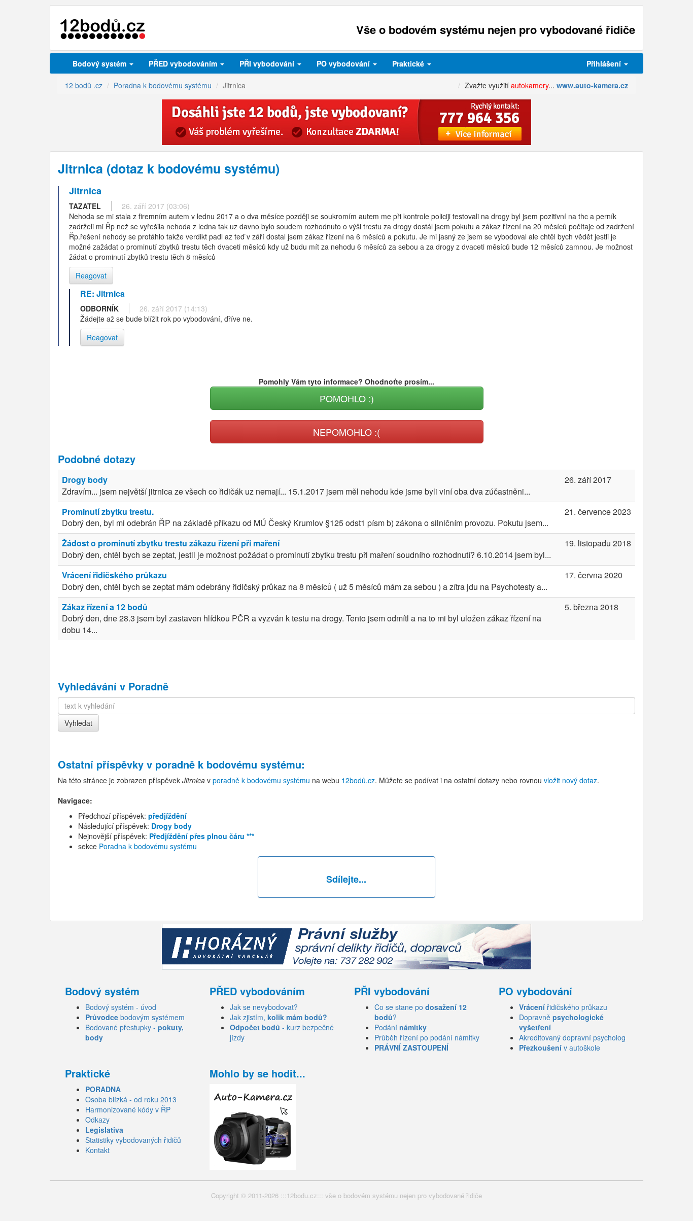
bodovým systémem (135, 1017)
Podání (400, 1027)
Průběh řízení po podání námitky (426, 1037)
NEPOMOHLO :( (346, 431)
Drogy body (85, 479)
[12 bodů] (103, 29)
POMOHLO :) (347, 398)
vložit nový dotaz (570, 780)
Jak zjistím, (278, 1017)
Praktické (409, 63)
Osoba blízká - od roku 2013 (131, 1099)
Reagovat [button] (91, 275)
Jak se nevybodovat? (264, 1007)
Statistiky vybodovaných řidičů (133, 1140)
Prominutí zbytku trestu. (108, 511)
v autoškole (559, 1047)
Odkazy (97, 1119)
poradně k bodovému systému (228, 764)
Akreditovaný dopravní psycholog (572, 1037)
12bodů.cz (358, 780)
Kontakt (97, 1150)
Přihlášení (604, 63)
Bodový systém (100, 63)
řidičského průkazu (563, 1007)
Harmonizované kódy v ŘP (127, 1109)
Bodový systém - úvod (120, 1007)
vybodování (267, 63)
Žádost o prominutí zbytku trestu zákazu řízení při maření (171, 543)
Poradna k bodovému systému (148, 846)
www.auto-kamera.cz (592, 85)
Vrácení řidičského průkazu (114, 575)
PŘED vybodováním (184, 63)
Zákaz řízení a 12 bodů (105, 607)
